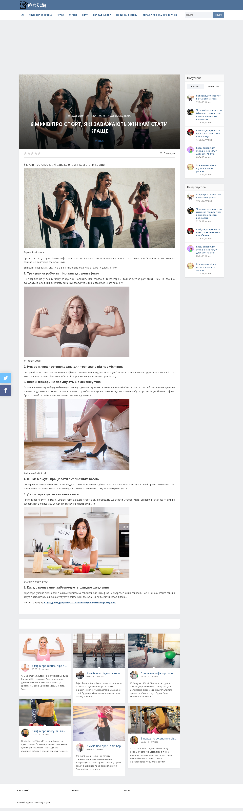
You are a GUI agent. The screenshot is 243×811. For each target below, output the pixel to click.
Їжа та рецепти (102, 14)
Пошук (218, 15)
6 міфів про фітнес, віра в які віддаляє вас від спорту (50, 665)
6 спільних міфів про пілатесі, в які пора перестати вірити (159, 673)
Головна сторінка (40, 14)
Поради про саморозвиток (159, 14)
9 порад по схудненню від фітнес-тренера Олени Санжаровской (159, 738)
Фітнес (73, 14)
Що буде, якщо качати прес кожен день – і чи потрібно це (208, 133)
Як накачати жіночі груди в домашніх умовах (206, 168)
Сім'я (85, 14)
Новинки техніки (127, 14)
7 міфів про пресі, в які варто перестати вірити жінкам (104, 746)
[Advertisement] (121, 45)
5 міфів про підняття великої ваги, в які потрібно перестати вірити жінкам (104, 673)
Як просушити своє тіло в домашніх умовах (208, 97)
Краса (60, 14)
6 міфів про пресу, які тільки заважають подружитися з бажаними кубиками (50, 731)
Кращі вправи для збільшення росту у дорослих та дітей (206, 150)
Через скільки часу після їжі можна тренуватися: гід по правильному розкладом (209, 115)
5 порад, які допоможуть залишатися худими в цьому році (79, 602)
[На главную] (35, 5)
